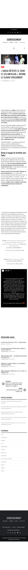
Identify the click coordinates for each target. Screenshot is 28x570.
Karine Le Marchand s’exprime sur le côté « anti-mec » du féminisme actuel (14, 371)
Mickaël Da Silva (5, 351)
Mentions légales (21, 527)
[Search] (24, 48)
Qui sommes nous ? (6, 527)
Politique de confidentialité (13, 530)
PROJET (3, 465)
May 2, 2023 (19, 264)
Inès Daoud (5, 80)
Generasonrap (14, 39)
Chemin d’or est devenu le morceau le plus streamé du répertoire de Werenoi (13, 364)
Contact (14, 527)
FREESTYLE (3, 452)
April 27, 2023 (20, 250)
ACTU (3, 67)
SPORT (2, 471)
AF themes (17, 539)
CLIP (2, 443)
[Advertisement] (14, 14)
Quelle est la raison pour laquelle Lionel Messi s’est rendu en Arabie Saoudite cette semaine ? (13, 384)
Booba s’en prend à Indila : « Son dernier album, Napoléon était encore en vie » (14, 356)
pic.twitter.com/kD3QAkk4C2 (14, 247)
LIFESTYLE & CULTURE (6, 459)
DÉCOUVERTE (4, 446)
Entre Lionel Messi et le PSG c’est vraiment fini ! (15, 390)
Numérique (3, 462)
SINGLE (2, 468)
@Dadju (4, 240)
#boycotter (23, 244)
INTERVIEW (3, 455)
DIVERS (2, 449)
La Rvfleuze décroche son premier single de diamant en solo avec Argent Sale (13, 349)
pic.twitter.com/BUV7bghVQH (14, 261)
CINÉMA (3, 440)
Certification (4, 437)
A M (3, 344)
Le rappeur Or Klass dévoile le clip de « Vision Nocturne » (14, 342)
